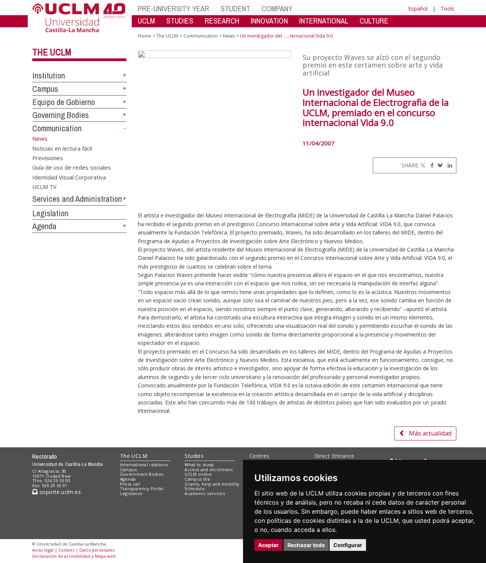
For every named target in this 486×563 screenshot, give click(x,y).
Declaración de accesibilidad (61, 556)
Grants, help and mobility (212, 484)
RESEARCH (222, 21)
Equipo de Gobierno (63, 102)
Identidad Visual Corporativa (69, 177)
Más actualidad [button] (430, 433)
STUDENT (235, 8)
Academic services (205, 493)
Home (144, 36)
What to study (199, 464)
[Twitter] (423, 165)
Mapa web (105, 556)
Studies (194, 455)
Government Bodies (142, 474)
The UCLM (51, 52)
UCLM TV (44, 186)
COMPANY (277, 8)
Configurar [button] (347, 545)
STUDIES (179, 21)
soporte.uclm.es (59, 491)
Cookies (66, 550)
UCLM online (198, 474)
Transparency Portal (142, 488)
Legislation (50, 213)
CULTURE (374, 21)
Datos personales (96, 550)
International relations (144, 464)
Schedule (195, 488)
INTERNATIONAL (323, 21)
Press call (130, 484)
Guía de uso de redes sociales (71, 167)
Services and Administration (77, 198)
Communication (57, 128)
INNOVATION (269, 21)
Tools (447, 8)
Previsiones (47, 157)
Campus (45, 88)
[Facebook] (430, 165)
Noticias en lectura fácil (62, 148)
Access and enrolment (209, 469)
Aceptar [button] (268, 545)
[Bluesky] (438, 165)
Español (418, 8)
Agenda (44, 226)
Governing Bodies (60, 115)
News (229, 36)
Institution (48, 75)
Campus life (197, 479)
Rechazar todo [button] (306, 545)
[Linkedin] (448, 165)
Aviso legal (43, 550)
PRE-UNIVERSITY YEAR (173, 8)
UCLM (146, 21)
